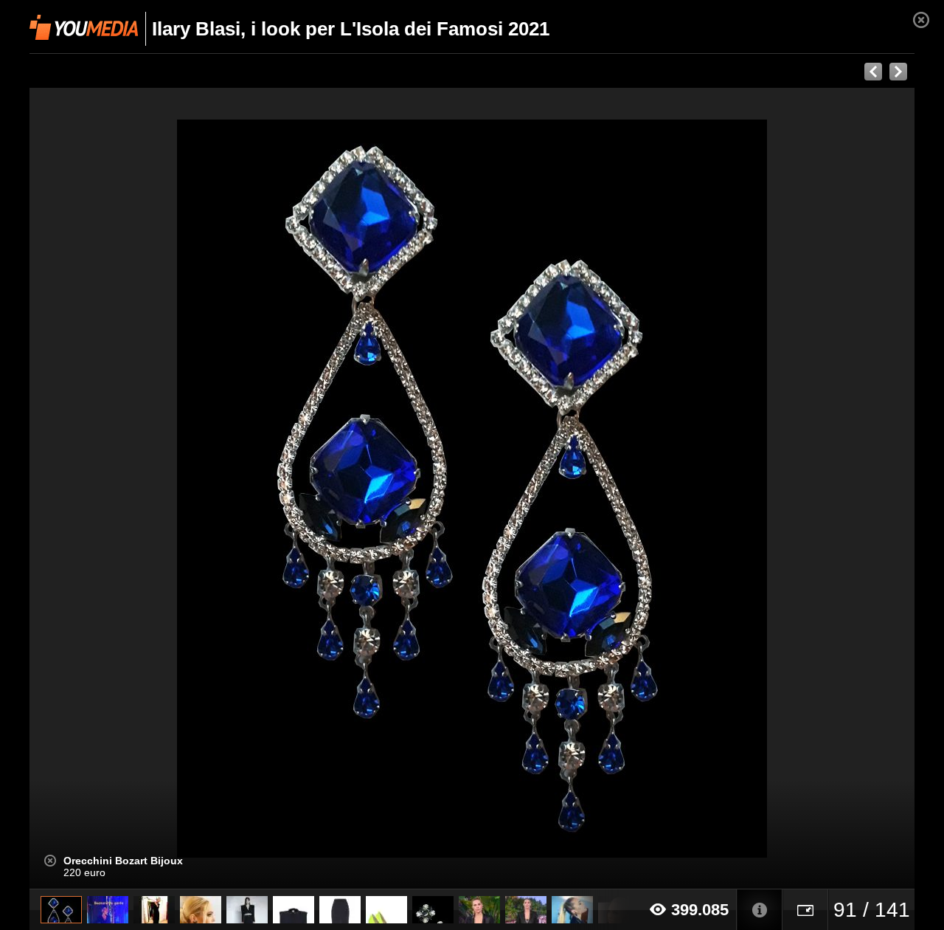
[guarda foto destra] (560, 488)
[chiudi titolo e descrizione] (50, 861)
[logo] (84, 27)
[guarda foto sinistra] (118, 488)
